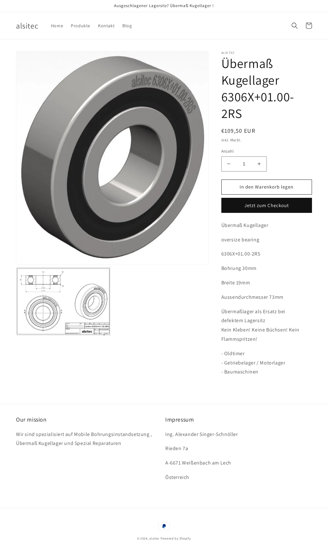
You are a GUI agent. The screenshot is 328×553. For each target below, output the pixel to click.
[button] (295, 26)
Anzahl (227, 151)
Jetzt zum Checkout (266, 205)
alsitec (154, 538)
